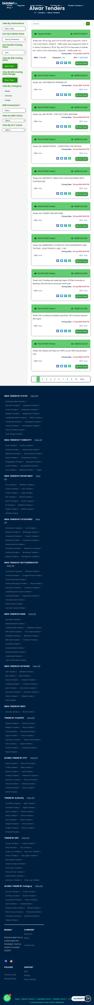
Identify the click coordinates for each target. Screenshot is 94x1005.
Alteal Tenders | (27, 811)
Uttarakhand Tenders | (31, 426)
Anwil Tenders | (28, 824)
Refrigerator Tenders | (30, 556)
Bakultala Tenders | (13, 453)
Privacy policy (28, 999)
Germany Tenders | (13, 740)
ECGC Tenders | (27, 501)
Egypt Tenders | (12, 735)
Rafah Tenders (11, 792)
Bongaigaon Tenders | (15, 462)
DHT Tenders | (11, 497)
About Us (28, 934)
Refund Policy (59, 999)
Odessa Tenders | (29, 784)
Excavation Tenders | (14, 900)
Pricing (27, 975)
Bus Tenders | (11, 676)
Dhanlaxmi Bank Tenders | (16, 652)
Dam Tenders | (11, 688)
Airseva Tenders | (12, 489)
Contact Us (29, 945)
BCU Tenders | (27, 489)
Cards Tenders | (29, 891)
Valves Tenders (12, 920)
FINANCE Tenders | (25, 505)
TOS (70, 999)
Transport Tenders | (32, 587)
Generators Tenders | (32, 548)
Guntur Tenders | (27, 445)
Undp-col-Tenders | (14, 851)
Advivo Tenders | (28, 828)
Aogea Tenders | (12, 828)
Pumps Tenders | (34, 908)
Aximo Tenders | (12, 811)
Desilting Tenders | (13, 540)
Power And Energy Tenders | (17, 583)
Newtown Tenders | (13, 780)
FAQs (17, 999)
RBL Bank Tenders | (13, 640)
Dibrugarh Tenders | (34, 462)
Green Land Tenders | (32, 740)
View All (34, 396)
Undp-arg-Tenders (31, 880)
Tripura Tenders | (12, 426)
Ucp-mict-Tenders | (32, 851)
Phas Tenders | (12, 847)
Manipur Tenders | (13, 413)
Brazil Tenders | (29, 727)
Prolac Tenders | (12, 855)
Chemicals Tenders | (14, 536)
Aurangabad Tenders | (29, 466)
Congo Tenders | (12, 843)
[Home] (35, 13)
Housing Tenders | (13, 575)
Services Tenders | (13, 712)
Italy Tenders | (11, 744)
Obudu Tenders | (12, 784)
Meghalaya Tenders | (31, 413)
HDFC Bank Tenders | (14, 632)
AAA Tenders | (11, 672)
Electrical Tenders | (13, 692)
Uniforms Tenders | (32, 916)
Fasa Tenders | (28, 771)
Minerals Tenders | (13, 532)
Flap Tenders (11, 700)
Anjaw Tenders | (12, 457)
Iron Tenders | (31, 528)
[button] (57, 63)
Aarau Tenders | (12, 763)
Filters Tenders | (31, 900)
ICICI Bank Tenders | (33, 632)
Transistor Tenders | (14, 916)
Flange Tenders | (28, 696)
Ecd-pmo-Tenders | (14, 880)
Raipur (39, 470)
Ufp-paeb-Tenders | (29, 855)
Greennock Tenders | (30, 775)
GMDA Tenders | (12, 509)
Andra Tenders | (26, 820)
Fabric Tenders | (12, 696)
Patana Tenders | (13, 788)
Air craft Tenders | (13, 891)
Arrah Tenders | (12, 466)
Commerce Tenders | (14, 571)
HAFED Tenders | (27, 509)
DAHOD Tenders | (26, 497)
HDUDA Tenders (12, 513)
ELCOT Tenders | (12, 501)
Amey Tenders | (12, 815)
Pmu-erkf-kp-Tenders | (15, 872)
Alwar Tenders (53, 13)
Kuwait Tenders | (12, 748)
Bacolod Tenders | (28, 763)
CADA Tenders (26, 493)
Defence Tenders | (32, 571)
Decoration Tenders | (28, 688)
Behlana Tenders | (27, 470)
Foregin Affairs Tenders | (32, 575)
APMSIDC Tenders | (27, 485)
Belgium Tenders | (13, 727)
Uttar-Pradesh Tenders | (15, 430)
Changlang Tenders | (29, 457)
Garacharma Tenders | (33, 453)
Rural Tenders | (36, 583)
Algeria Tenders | (12, 723)
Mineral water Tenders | (15, 908)
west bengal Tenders (14, 434)
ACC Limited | (11, 485)
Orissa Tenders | (12, 409)
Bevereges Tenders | (31, 532)
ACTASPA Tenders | (13, 803)
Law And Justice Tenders (15, 608)
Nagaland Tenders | (31, 405)
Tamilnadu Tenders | (14, 422)
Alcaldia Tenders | (13, 807)
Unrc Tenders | (26, 847)
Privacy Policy (10, 979)
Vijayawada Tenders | (31, 449)
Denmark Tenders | (28, 731)
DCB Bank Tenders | (13, 636)
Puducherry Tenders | (29, 409)
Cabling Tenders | (13, 684)
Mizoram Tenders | (13, 405)
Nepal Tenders (11, 752)
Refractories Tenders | (15, 912)
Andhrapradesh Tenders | (16, 401)
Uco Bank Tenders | (13, 644)
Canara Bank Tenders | (15, 627)
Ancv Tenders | (12, 820)
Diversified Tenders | (31, 540)
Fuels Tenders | (12, 904)
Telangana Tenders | (33, 422)
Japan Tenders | (26, 744)
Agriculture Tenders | (31, 596)
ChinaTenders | (12, 731)
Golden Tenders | (13, 775)
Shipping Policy (44, 999)
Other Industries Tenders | (16, 579)
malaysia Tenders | (29, 748)
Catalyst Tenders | (30, 684)
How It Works (30, 979)
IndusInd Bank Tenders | (15, 648)
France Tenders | (27, 735)
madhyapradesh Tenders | (16, 417)
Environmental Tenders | (15, 544)
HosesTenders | (26, 904)
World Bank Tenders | (14, 860)
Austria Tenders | (29, 723)
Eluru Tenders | (12, 445)
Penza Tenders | (28, 788)
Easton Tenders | (12, 771)
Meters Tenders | (12, 556)
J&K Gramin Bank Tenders (16, 660)
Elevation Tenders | (31, 692)
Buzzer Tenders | (12, 680)
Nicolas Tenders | (31, 780)
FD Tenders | (11, 505)
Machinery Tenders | (31, 552)
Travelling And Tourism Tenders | (19, 591)
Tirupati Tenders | (13, 449)
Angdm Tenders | (12, 824)
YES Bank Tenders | (30, 640)
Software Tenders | (34, 912)
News (26, 938)
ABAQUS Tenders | (26, 672)
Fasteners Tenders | (14, 548)
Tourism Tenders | (32, 536)
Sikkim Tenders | (36, 417)
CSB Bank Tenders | (34, 627)
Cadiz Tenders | (12, 767)
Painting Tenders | (13, 552)
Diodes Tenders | (29, 896)
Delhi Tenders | (27, 767)
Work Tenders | (29, 712)
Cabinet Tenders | (28, 680)
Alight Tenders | (29, 807)
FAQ (26, 971)
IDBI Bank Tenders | (31, 636)
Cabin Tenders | (12, 493)
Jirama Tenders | (28, 843)
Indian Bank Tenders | (14, 656)
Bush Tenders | (25, 676)
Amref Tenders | (27, 815)
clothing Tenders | (13, 896)
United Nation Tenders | (15, 876)
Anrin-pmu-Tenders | (14, 868)
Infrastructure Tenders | (15, 600)
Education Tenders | (14, 587)
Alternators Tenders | (14, 528)
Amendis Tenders (12, 832)
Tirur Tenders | (11, 470)
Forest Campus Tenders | (16, 864)
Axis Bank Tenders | (13, 619)
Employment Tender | (14, 604)
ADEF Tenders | (30, 803)
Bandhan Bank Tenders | (15, 623)
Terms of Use (10, 974)
